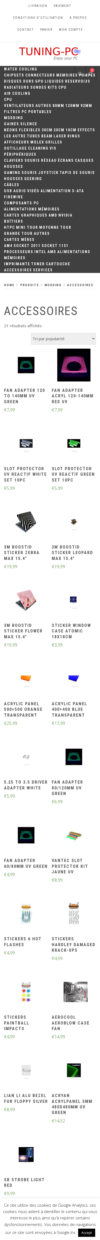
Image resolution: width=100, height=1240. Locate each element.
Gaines (11, 124)
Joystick (48, 172)
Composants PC (21, 203)
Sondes (38, 87)
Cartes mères (19, 239)
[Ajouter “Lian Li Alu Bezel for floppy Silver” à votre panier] (26, 1071)
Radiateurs (16, 87)
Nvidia (65, 215)
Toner (38, 264)
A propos (78, 18)
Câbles (11, 185)
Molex (37, 142)
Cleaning (38, 148)
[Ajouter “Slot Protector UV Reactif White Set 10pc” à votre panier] (26, 444)
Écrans (66, 160)
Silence (28, 124)
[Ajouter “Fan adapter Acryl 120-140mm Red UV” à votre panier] (74, 366)
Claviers (13, 160)
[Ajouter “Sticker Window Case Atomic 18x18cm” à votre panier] (74, 601)
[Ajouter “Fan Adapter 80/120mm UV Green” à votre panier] (74, 758)
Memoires (67, 75)
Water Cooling (20, 69)
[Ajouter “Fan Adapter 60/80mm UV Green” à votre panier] (26, 836)
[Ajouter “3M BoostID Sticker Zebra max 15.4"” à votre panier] (26, 522)
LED (7, 136)
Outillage (15, 148)
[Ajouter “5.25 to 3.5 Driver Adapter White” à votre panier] (26, 758)
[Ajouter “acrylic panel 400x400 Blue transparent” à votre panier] (74, 679)
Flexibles (30, 130)
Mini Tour (27, 227)
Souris (32, 160)
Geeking (33, 179)
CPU (62, 87)
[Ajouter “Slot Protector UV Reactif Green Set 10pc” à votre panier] (74, 444)
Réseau (49, 160)
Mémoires (49, 209)
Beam (47, 136)
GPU (39, 81)
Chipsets (14, 75)
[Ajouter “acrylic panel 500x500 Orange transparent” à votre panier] (26, 679)
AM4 (8, 246)
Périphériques (20, 154)
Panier (46, 30)
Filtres (12, 112)
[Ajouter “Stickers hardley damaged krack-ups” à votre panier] (74, 914)
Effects (86, 130)
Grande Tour (18, 233)
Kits (52, 87)
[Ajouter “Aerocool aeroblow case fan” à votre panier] (74, 993)
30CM (47, 130)
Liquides (54, 81)
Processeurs (18, 252)
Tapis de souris (77, 172)
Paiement (62, 6)
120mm (72, 106)
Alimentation (56, 191)
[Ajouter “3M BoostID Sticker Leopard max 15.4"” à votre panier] (74, 522)
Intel (40, 252)
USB (8, 191)
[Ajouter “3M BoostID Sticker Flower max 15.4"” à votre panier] (26, 601)
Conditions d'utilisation (38, 18)
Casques (84, 160)
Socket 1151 (55, 246)
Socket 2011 (27, 246)
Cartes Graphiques (25, 215)
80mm (58, 106)
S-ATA (78, 191)
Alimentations (20, 209)
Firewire (13, 197)
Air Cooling (17, 93)
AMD (53, 215)
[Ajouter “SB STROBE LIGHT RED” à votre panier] (26, 1155)
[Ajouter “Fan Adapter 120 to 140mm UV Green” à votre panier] (26, 366)
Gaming (12, 172)
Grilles (53, 142)
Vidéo (33, 191)
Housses (13, 166)
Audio (19, 191)
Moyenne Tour (55, 227)
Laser (60, 136)
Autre (19, 136)
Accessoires (18, 270)
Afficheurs (16, 142)
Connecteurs (40, 75)
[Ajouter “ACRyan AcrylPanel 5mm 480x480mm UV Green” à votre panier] (74, 1071)
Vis (53, 148)
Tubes (33, 136)
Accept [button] (86, 1232)
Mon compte (71, 30)
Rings (73, 136)
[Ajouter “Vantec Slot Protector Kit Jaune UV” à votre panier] (74, 836)
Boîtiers (13, 221)
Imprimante (17, 264)
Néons (11, 130)
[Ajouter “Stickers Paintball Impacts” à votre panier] (26, 993)
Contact (25, 30)
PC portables (37, 112)
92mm (86, 106)
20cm (59, 130)
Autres (43, 106)
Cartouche (58, 264)
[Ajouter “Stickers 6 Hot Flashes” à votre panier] (26, 914)
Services (43, 270)
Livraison (38, 6)
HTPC (9, 227)
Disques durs (19, 81)
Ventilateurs (19, 106)
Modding (13, 118)
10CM (71, 130)
